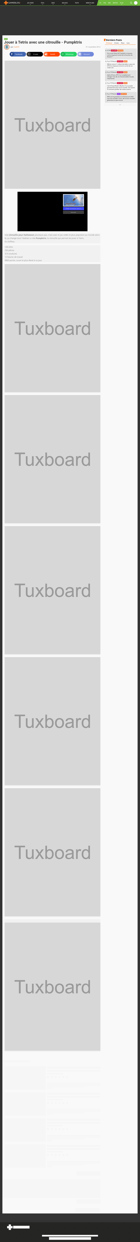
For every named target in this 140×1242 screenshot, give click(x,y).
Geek (53, 3)
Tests (77, 3)
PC (100, 3)
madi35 (16, 47)
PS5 (104, 3)
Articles (116, 43)
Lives (128, 43)
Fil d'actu (109, 43)
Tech (42, 3)
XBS (109, 3)
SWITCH (115, 3)
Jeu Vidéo (30, 3)
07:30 (119, 53)
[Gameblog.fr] (11, 2)
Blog (5, 39)
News (122, 43)
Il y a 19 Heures (121, 64)
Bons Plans (90, 3)
